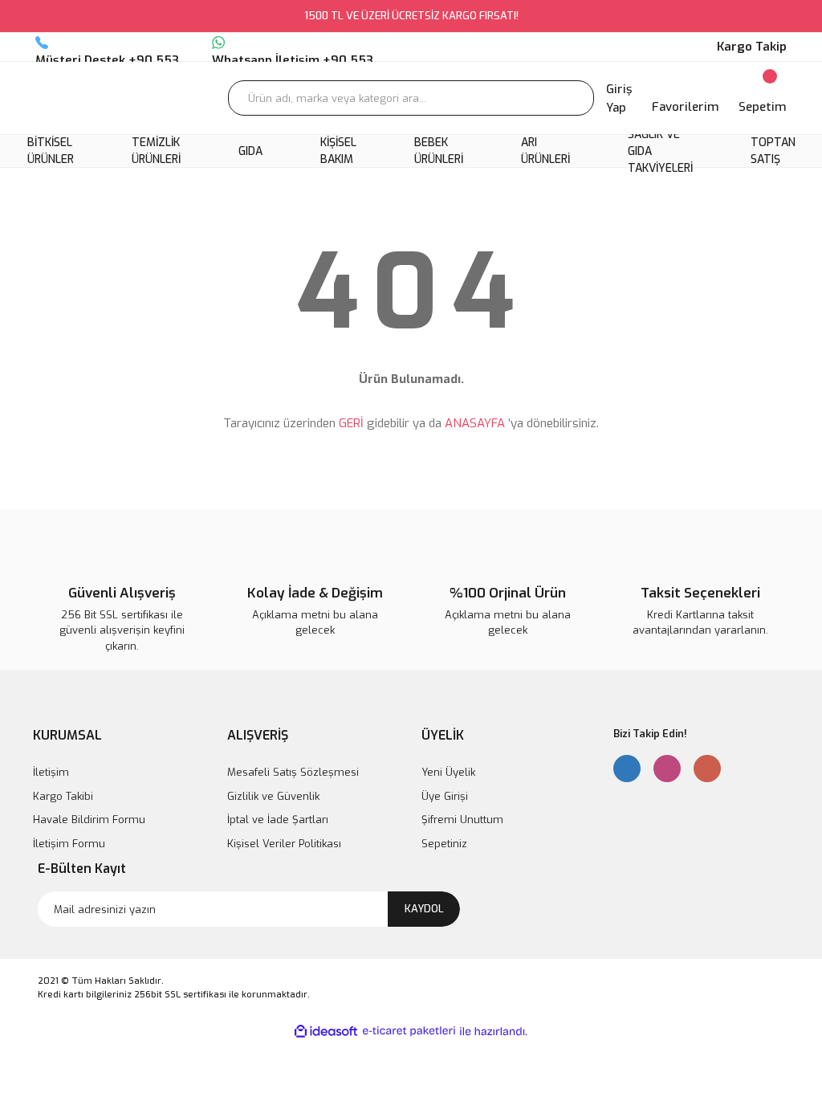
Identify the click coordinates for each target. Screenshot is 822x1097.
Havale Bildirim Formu (89, 819)
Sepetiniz (444, 843)
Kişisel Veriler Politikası (284, 843)
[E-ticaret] (409, 1031)
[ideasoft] (326, 1031)
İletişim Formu (69, 843)
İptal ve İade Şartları (277, 819)
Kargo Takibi (63, 796)
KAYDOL (424, 909)
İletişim (51, 772)
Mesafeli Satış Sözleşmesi (293, 772)
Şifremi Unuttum (462, 819)
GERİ (351, 423)
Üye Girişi (444, 796)
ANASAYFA (475, 423)
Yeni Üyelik (448, 772)
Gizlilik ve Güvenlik (273, 796)
